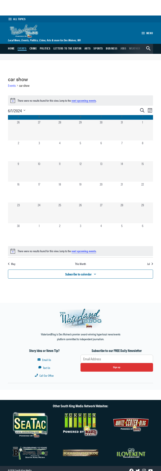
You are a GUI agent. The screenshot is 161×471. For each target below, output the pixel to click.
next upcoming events (83, 100)
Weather (134, 48)
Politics (45, 48)
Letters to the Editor (67, 48)
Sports (98, 48)
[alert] (80, 100)
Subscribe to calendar (78, 274)
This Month (80, 264)
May (13, 264)
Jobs (123, 48)
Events (22, 48)
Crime (33, 48)
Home (11, 48)
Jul (148, 264)
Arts (87, 48)
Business (112, 48)
